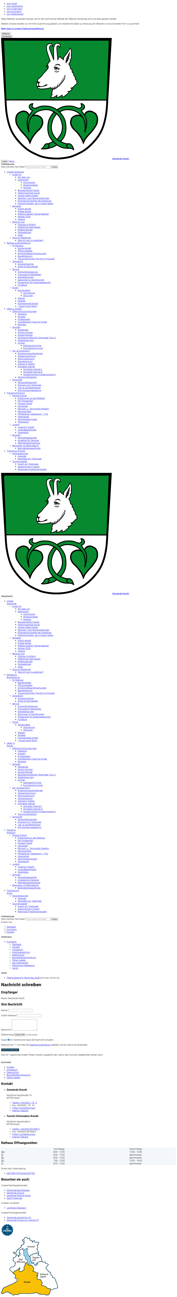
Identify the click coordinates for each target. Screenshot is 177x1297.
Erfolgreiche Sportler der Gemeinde (34, 201)
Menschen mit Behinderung (25, 445)
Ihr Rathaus (17, 245)
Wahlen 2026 (24, 216)
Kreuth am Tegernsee (28, 464)
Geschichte (23, 180)
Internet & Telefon (26, 364)
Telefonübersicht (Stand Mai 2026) (23, 977)
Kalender (22, 456)
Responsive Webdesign (23, 965)
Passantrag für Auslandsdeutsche (34, 282)
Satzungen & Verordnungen (31, 280)
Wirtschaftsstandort (27, 382)
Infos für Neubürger (21, 237)
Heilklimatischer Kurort (29, 193)
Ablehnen (6, 34)
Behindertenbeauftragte (29, 448)
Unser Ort (16, 174)
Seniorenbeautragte (27, 437)
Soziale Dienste (25, 335)
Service (15, 269)
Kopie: (4, 1040)
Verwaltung (17, 261)
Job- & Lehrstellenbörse (29, 387)
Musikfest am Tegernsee (29, 458)
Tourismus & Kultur (16, 451)
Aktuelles (16, 206)
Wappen (27, 187)
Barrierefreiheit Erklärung (24, 957)
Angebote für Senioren (28, 440)
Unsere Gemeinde (15, 172)
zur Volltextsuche (15, 14)
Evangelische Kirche (33, 348)
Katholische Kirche (32, 345)
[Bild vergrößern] (88, 1266)
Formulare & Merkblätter (29, 274)
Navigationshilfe (20, 963)
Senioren (16, 435)
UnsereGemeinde (11, 602)
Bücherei (22, 324)
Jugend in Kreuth (26, 427)
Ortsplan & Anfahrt (27, 224)
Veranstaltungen (20, 453)
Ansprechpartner (26, 264)
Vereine (21, 219)
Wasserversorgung (27, 356)
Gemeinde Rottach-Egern (19, 1195)
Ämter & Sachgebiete (28, 266)
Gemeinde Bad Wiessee (18, 1190)
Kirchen (21, 343)
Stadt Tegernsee (14, 1198)
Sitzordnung (29, 293)
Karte (20, 235)
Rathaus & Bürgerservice (18, 243)
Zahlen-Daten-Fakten (28, 195)
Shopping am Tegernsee (29, 385)
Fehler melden (19, 960)
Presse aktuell (24, 211)
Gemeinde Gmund (15, 1193)
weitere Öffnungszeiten (21, 1173)
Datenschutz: (8, 1045)
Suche (54, 167)
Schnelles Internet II (32, 369)
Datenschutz (18, 955)
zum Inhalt (12, 3)
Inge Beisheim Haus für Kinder (32, 322)
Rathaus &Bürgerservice (13, 676)
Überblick (22, 314)
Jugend (15, 424)
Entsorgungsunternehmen (30, 353)
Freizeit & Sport (19, 395)
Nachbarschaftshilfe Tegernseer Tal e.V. (37, 337)
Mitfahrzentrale (25, 230)
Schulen (21, 316)
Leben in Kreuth (14, 308)
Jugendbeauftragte (27, 430)
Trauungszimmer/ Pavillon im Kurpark (36, 258)
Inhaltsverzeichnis (21, 952)
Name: (4, 1010)
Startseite (11, 927)
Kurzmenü (12, 929)
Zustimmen (6, 36)
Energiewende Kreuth (28, 303)
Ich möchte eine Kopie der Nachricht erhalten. (32, 1040)
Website (20, 1110)
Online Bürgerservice (28, 272)
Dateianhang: (7, 1034)
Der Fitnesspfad (25, 401)
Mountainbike (24, 411)
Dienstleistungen (26, 277)
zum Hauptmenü (15, 6)
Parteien (22, 301)
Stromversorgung (26, 358)
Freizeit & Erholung (16, 393)
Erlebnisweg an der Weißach (31, 398)
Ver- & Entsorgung (21, 351)
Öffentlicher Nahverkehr (29, 227)
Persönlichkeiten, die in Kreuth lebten (35, 203)
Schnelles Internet (26, 366)
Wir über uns (24, 177)
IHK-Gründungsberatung (29, 390)
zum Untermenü (14, 8)
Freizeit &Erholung (11, 831)
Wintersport (23, 422)
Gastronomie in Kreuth (29, 466)
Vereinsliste (23, 416)
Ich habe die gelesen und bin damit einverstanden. (52, 1045)
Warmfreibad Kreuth (27, 419)
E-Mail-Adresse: (9, 1015)
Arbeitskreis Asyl (26, 340)
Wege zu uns (18, 222)
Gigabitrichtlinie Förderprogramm (39, 374)
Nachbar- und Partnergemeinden (33, 198)
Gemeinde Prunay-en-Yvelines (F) (23, 1220)
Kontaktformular (23, 1108)
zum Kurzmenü (14, 11)
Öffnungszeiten (25, 251)
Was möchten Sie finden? (13, 167)
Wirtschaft (17, 380)
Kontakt (10, 932)
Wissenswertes (30, 185)
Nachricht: (6, 1029)
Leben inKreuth (11, 744)
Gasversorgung (25, 361)
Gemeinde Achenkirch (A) (19, 1217)
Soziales (16, 327)
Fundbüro (22, 285)
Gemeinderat (24, 290)
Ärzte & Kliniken (25, 332)
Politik (15, 287)
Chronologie (29, 182)
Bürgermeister (24, 248)
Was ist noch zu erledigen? (31, 240)
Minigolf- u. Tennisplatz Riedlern (33, 408)
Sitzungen (28, 295)
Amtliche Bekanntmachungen (32, 253)
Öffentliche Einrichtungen (24, 311)
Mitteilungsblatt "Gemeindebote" (33, 214)
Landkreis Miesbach (16, 1208)
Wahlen (21, 298)
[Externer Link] (88, 1230)
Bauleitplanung (25, 256)
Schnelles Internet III (33, 372)
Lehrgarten (23, 406)
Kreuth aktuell (24, 208)
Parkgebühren (24, 232)
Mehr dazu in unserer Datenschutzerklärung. (22, 28)
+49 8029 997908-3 (26, 1129)
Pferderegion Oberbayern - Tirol (33, 414)
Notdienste (23, 330)
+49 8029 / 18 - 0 (24, 1102)
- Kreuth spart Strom (27, 306)
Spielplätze (23, 432)
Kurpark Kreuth (25, 403)
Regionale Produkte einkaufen (32, 469)
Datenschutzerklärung (40, 1045)
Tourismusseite (19, 461)
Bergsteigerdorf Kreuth (28, 190)
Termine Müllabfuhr (27, 377)
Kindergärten (24, 319)
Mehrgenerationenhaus (29, 443)
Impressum (17, 949)
